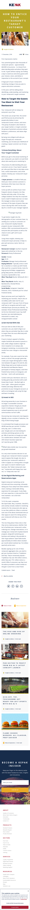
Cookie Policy (23, 899)
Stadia (4, 848)
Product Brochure (7, 833)
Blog (4, 884)
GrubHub (18, 503)
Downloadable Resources (9, 880)
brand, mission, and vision (18, 122)
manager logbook (22, 208)
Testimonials (6, 819)
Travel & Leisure (7, 850)
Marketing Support (7, 867)
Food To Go (6, 842)
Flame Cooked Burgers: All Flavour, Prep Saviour (15, 735)
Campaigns (5, 876)
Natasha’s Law (6, 886)
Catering (5, 852)
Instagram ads (12, 391)
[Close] (28, 891)
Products (7, 825)
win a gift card (12, 233)
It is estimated (6, 424)
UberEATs (25, 503)
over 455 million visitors (19, 558)
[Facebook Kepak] (12, 586)
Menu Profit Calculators (9, 878)
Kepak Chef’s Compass (8, 874)
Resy (13, 503)
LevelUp (6, 506)
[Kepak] (15, 6)
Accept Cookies (15, 907)
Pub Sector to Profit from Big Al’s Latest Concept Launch (14, 665)
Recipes (5, 882)
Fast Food (5, 841)
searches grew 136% (10, 442)
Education (5, 846)
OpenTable (7, 503)
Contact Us (6, 821)
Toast (13, 570)
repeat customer (13, 144)
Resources (7, 871)
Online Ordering (7, 865)
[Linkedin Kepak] (17, 586)
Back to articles (8, 576)
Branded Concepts (7, 863)
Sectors (6, 838)
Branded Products (7, 828)
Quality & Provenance (8, 813)
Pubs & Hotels (6, 844)
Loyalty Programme (8, 859)
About (5, 810)
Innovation (5, 817)
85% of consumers (12, 562)
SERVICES (6, 856)
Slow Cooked (6, 832)
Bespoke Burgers (7, 830)
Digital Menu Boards (8, 861)
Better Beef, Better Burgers (10, 815)
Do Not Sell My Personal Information (15, 903)
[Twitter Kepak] (8, 586)
